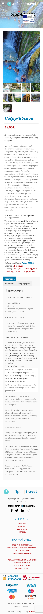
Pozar (21, 269)
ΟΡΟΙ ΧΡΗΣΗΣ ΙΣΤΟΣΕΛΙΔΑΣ (22, 545)
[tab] (9, 279)
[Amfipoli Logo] (21, 4)
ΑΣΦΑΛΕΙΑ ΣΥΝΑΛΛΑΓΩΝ (22, 553)
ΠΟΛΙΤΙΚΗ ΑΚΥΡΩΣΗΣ (22, 563)
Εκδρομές (18, 266)
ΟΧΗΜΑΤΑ (22, 524)
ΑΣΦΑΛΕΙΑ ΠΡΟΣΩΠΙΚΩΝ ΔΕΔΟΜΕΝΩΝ (22, 560)
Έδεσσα (17, 271)
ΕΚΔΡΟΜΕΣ (22, 526)
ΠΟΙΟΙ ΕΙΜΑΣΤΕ (15, 506)
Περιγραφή (10, 279)
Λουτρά (25, 271)
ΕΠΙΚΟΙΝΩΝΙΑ (29, 506)
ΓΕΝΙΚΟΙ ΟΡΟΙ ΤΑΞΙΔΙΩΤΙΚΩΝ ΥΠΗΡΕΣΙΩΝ (22, 548)
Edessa (15, 269)
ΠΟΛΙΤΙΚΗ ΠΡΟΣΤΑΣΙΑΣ (22, 565)
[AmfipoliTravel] (32, 18)
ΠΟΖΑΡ (32, 271)
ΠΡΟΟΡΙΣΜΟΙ (22, 529)
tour (35, 269)
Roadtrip (28, 269)
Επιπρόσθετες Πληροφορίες (17, 283)
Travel (7, 271)
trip (12, 271)
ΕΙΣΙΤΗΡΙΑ (22, 532)
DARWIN (32, 611)
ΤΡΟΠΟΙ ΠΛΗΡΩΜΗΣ (22, 551)
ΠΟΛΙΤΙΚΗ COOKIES (22, 568)
